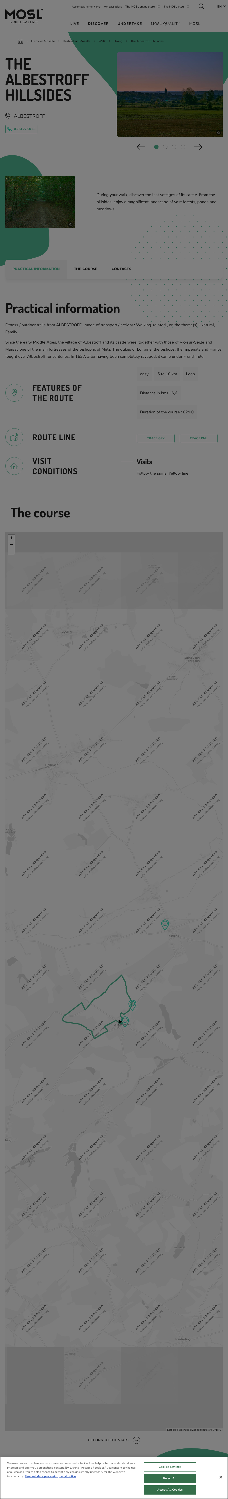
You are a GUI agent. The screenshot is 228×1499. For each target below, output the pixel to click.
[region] (114, 1478)
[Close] (221, 1477)
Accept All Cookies (170, 1490)
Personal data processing (41, 1476)
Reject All (169, 1478)
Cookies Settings (170, 1467)
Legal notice (67, 1476)
